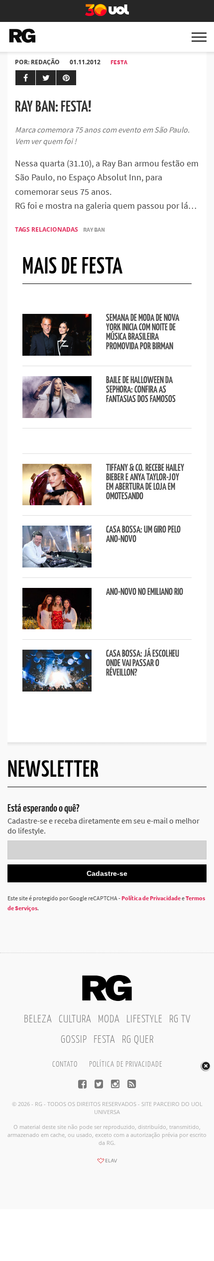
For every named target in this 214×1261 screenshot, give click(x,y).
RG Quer (138, 1040)
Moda (109, 1019)
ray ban (94, 229)
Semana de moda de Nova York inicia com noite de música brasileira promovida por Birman (142, 332)
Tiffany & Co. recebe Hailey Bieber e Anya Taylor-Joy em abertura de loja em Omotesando (145, 482)
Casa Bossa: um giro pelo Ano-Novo (143, 535)
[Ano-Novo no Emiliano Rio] (57, 626)
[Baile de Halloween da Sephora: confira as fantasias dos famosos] (57, 415)
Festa (118, 62)
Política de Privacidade (151, 898)
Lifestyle (144, 1019)
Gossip (74, 1040)
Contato (65, 1064)
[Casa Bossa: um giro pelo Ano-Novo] (57, 564)
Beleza (38, 1019)
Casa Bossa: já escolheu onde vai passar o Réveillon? (142, 664)
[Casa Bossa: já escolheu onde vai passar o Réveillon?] (57, 688)
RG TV (180, 1019)
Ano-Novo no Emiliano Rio (144, 592)
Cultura (75, 1019)
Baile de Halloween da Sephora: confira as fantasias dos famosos (141, 390)
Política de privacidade (125, 1064)
